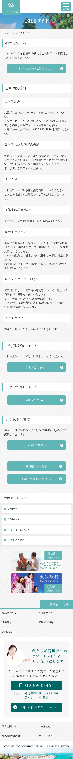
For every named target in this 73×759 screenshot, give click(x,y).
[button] (36, 68)
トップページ (8, 33)
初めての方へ (9, 613)
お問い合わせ (9, 632)
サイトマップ (45, 735)
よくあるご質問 (16, 540)
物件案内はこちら (36, 466)
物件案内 (6, 622)
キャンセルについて (19, 529)
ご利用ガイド (15, 498)
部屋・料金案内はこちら (36, 478)
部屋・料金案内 (46, 622)
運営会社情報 (9, 726)
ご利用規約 (14, 519)
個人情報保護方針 (11, 735)
